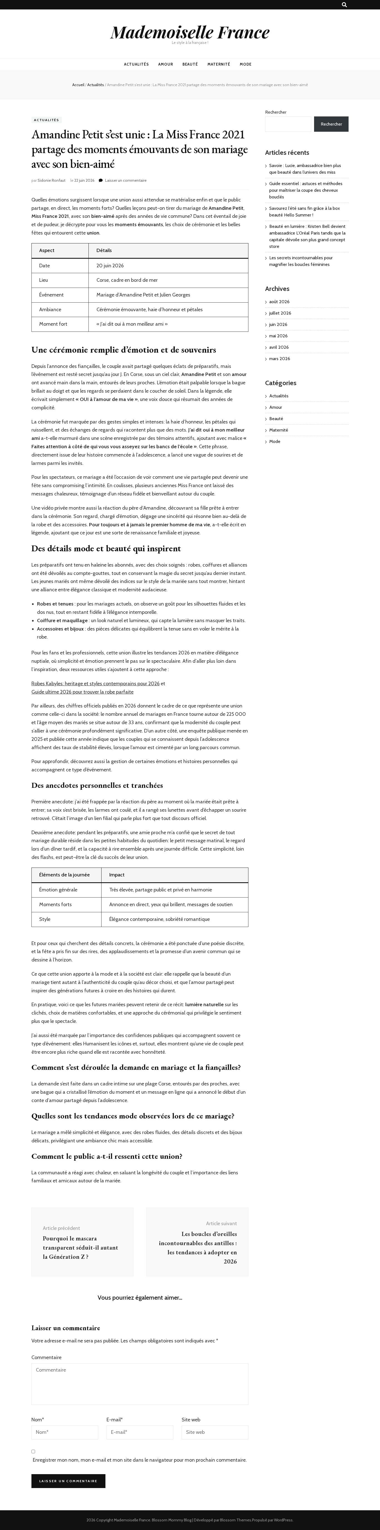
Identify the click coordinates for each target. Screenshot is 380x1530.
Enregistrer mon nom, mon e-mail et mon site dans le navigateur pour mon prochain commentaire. (140, 1460)
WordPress (283, 1519)
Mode (246, 64)
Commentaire (46, 1357)
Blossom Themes (235, 1519)
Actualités (136, 64)
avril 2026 (279, 347)
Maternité (219, 64)
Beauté (190, 64)
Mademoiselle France (190, 31)
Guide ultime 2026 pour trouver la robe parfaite (82, 692)
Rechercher (276, 112)
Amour (165, 64)
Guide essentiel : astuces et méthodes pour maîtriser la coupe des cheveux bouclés (305, 190)
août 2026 (279, 301)
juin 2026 (278, 324)
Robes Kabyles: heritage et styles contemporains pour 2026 (95, 684)
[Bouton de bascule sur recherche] (344, 5)
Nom (37, 1420)
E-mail (115, 1420)
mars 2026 (279, 358)
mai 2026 (278, 335)
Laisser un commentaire (126, 180)
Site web (191, 1420)
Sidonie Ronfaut (51, 180)
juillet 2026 (280, 313)
